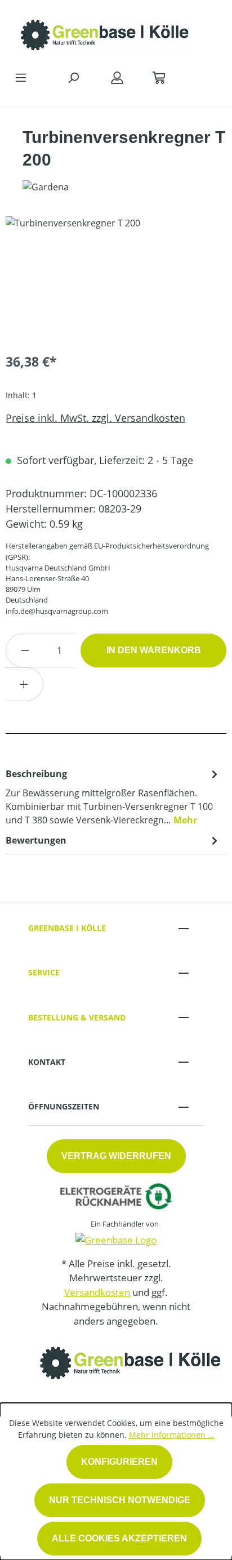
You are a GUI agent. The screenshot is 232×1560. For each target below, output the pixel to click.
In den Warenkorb (153, 650)
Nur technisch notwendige (119, 1500)
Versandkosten (97, 1292)
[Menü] (21, 77)
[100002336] (116, 279)
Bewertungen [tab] (36, 840)
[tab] (113, 796)
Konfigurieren (119, 1462)
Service (44, 972)
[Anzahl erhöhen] (24, 684)
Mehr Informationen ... (172, 1434)
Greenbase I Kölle (67, 927)
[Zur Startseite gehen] (104, 32)
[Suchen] (73, 77)
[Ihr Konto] (117, 77)
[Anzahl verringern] (25, 650)
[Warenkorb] (159, 77)
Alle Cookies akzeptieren (119, 1538)
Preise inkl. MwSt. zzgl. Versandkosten (95, 418)
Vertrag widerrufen (116, 1156)
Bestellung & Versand (77, 1017)
